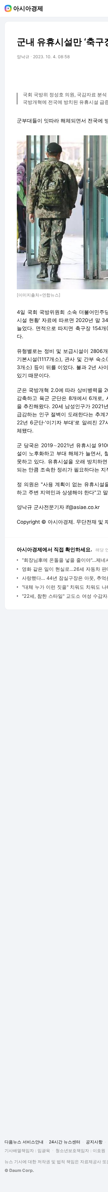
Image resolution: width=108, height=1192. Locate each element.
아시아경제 (28, 8)
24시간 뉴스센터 (64, 1141)
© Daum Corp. (19, 1170)
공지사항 (94, 1141)
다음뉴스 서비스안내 (24, 1141)
